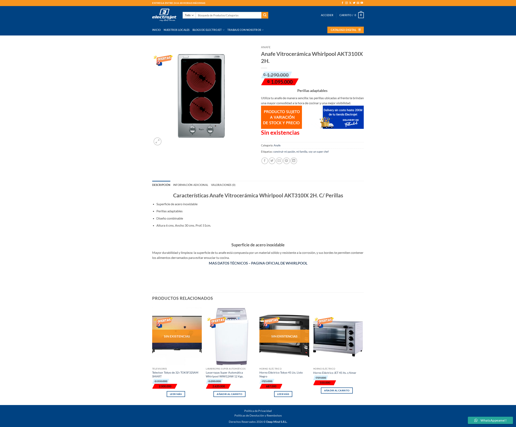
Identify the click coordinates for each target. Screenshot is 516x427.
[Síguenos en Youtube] (362, 3)
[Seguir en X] (350, 3)
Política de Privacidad (258, 410)
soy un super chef (319, 151)
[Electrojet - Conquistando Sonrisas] (164, 15)
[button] (327, 15)
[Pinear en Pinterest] (286, 160)
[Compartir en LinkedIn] (293, 160)
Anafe (265, 47)
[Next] (363, 354)
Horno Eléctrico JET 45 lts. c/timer (334, 372)
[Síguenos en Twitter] (354, 3)
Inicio (156, 29)
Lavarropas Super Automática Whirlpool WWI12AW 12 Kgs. (224, 374)
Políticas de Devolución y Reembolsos (258, 415)
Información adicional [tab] (190, 184)
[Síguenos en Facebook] (342, 3)
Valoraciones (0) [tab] (223, 184)
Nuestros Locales (177, 29)
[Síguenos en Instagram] (346, 3)
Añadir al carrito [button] (229, 394)
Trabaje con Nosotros (244, 29)
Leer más (176, 394)
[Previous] (152, 354)
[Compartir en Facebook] (264, 160)
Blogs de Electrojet (207, 29)
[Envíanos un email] (358, 3)
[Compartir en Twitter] (272, 160)
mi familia (301, 151)
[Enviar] (264, 15)
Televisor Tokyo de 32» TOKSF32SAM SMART (175, 374)
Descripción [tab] (161, 184)
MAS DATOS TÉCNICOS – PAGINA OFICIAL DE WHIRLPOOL (258, 263)
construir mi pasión (284, 151)
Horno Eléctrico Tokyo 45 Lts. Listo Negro (281, 374)
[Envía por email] (279, 160)
